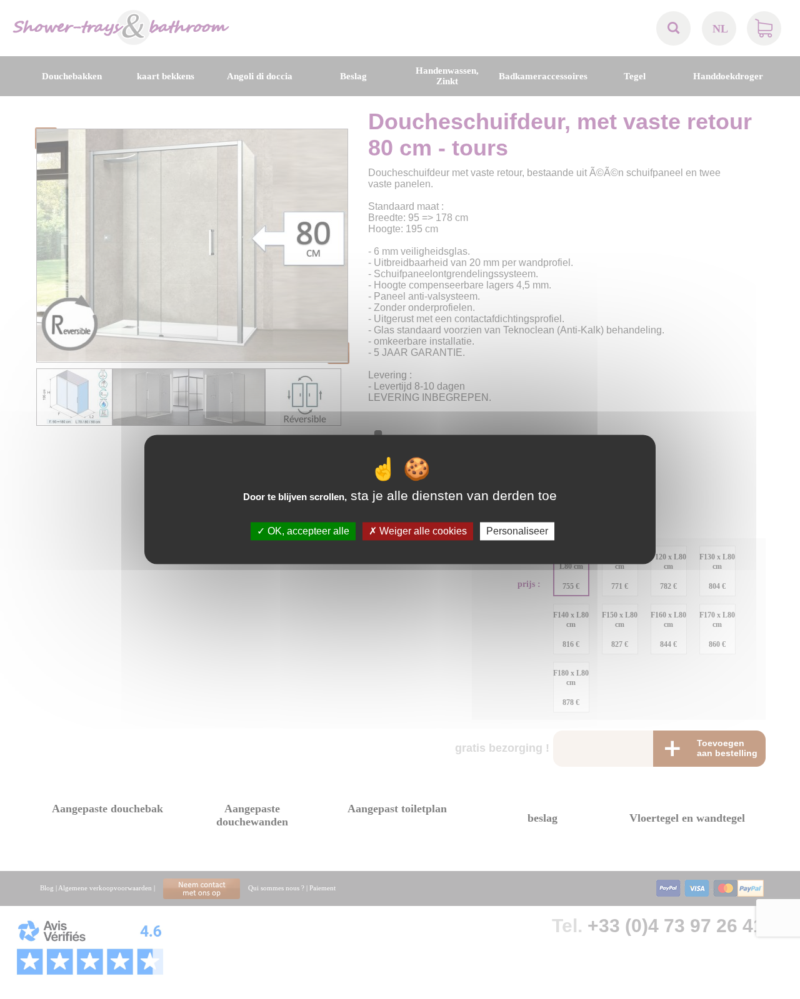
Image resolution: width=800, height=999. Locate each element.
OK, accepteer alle (307, 531)
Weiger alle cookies (422, 531)
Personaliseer (517, 531)
